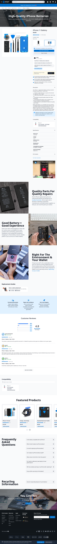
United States (40, 542)
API (2, 523)
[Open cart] (53, 2)
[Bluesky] (50, 531)
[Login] (55, 2)
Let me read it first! (38, 519)
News (10, 525)
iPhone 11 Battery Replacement (15, 287)
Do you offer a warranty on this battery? (35, 471)
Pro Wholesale (11, 517)
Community (11, 515)
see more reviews (28, 370)
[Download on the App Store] (25, 517)
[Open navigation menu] (1, 2)
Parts (6, 8)
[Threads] (52, 531)
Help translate (4, 531)
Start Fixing (28, 503)
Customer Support (3, 518)
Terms (17, 518)
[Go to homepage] (6, 2)
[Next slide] (30, 430)
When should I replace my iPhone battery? (36, 444)
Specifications (36, 130)
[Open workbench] (48, 2)
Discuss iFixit (4, 520)
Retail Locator (11, 518)
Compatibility (36, 119)
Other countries (49, 542)
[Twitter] (41, 531)
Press (10, 523)
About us (3, 515)
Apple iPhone (14, 8)
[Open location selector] (50, 2)
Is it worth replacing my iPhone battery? (35, 448)
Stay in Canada (44, 53)
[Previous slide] (27, 430)
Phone (9, 8)
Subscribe (52, 517)
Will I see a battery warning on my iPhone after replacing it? (39, 467)
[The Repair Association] (54, 531)
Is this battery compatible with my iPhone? (36, 439)
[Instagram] (43, 531)
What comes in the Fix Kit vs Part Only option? (36, 457)
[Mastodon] (48, 531)
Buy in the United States (44, 50)
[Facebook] (39, 531)
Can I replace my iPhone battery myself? (35, 452)
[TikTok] (37, 531)
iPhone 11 (20, 8)
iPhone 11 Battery (26, 8)
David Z (6, 345)
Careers (3, 521)
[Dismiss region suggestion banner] (53, 542)
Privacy (17, 517)
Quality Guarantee (36, 200)
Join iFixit (51, 73)
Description (35, 87)
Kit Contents (35, 154)
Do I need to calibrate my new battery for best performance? (36, 462)
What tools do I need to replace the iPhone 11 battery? (43, 66)
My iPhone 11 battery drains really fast (42, 60)
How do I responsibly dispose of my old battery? (37, 481)
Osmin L (6, 358)
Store (3, 8)
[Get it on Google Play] (25, 520)
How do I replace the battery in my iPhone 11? (43, 63)
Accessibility (18, 515)
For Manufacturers (11, 521)
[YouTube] (45, 531)
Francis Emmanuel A (9, 333)
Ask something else (38, 68)
